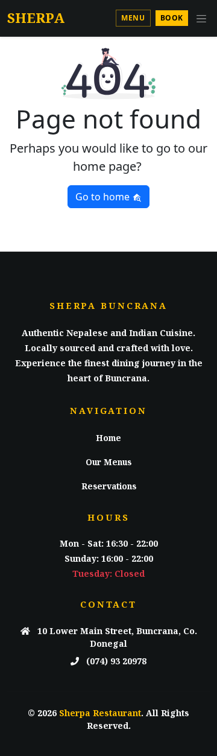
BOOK (171, 18)
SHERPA (35, 17)
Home (108, 437)
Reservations (108, 486)
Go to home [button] (103, 196)
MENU (133, 18)
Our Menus (108, 462)
